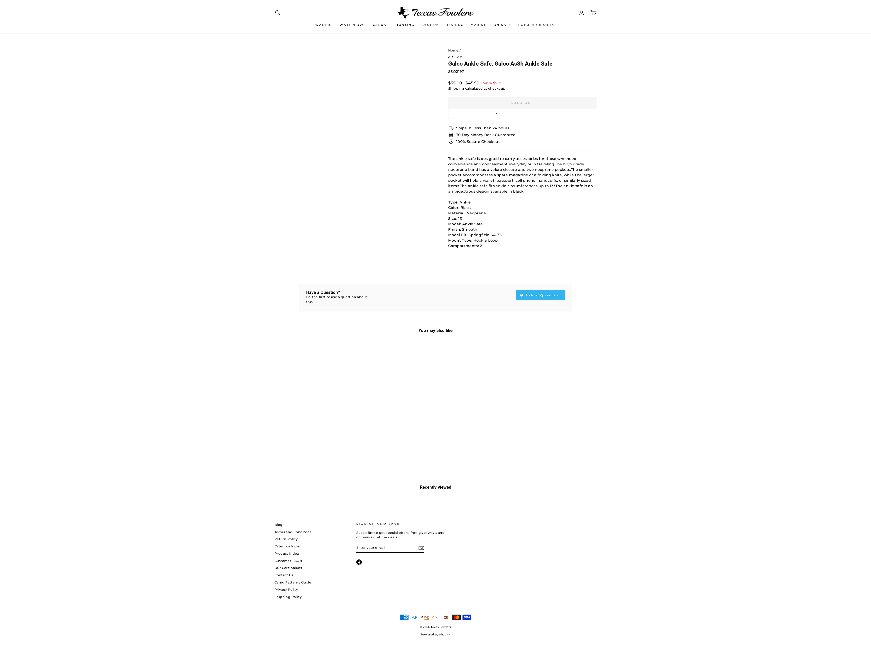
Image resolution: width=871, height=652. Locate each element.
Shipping (456, 88)
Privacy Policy (286, 589)
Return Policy (286, 539)
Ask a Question (543, 295)
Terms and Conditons (292, 532)
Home (453, 50)
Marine (479, 25)
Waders (324, 25)
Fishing (455, 25)
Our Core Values (288, 568)
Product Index (286, 553)
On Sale (502, 25)
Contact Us (283, 575)
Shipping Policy (288, 597)
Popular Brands (537, 25)
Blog (278, 525)
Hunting (405, 25)
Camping (430, 25)
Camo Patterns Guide (292, 582)
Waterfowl (353, 25)
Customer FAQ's (288, 561)
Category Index (287, 546)
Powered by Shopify (435, 634)
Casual (381, 25)
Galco (455, 57)
